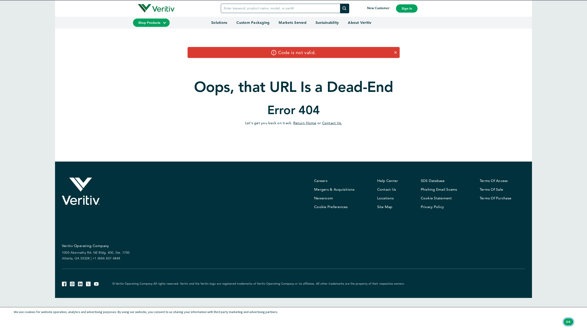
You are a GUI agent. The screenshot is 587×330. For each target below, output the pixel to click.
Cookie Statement (436, 198)
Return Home (304, 123)
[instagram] (72, 283)
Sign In (407, 8)
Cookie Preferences (331, 207)
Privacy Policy (432, 207)
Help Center (387, 181)
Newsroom (323, 198)
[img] (344, 8)
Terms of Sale (491, 189)
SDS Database (433, 181)
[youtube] (96, 283)
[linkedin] (80, 283)
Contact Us (386, 189)
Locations (385, 198)
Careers (320, 181)
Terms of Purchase (495, 198)
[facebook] (64, 283)
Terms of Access (494, 181)
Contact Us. (332, 123)
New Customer (378, 8)
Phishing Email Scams (439, 189)
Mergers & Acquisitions (334, 189)
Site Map (385, 207)
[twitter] (88, 283)
